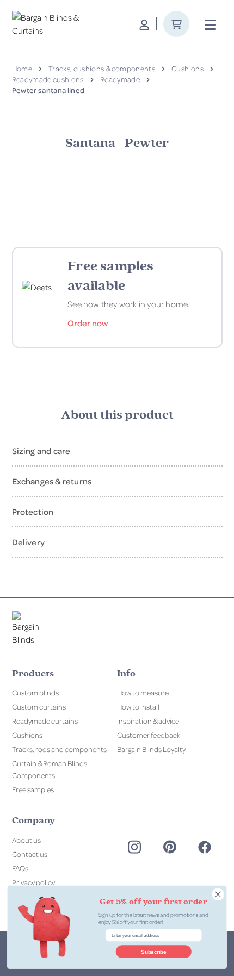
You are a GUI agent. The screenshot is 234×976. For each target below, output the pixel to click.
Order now (87, 323)
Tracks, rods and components (59, 749)
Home (22, 68)
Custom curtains (39, 706)
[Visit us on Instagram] (134, 847)
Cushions (187, 68)
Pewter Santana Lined (48, 90)
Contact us (29, 854)
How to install (138, 706)
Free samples (33, 789)
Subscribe (153, 952)
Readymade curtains (45, 720)
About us (26, 839)
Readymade (120, 79)
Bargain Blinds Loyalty (151, 749)
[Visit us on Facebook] (204, 847)
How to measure (143, 692)
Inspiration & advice (148, 720)
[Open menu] (210, 25)
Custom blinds (35, 692)
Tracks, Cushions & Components (101, 68)
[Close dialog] (218, 894)
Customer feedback (148, 734)
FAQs (20, 868)
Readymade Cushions (48, 79)
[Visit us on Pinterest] (169, 847)
